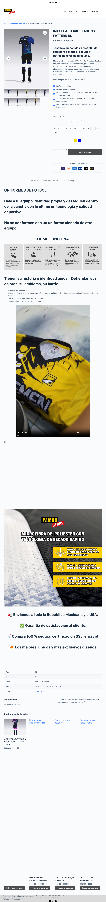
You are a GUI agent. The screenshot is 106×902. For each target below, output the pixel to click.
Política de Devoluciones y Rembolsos (18, 896)
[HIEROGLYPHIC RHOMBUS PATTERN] (40, 796)
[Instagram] (50, 2)
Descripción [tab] (35, 181)
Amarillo (37, 691)
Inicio (71, 11)
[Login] (101, 11)
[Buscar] (65, 11)
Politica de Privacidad (11, 899)
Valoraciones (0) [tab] (69, 181)
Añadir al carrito (85, 152)
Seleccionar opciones (14, 888)
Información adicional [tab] (51, 181)
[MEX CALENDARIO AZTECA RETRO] (91, 796)
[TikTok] (53, 2)
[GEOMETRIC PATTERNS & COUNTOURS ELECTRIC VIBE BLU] (15, 727)
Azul (43, 691)
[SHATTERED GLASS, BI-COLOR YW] (66, 796)
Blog (77, 11)
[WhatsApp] (56, 2)
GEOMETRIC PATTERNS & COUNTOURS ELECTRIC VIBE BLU (15, 741)
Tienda (84, 11)
